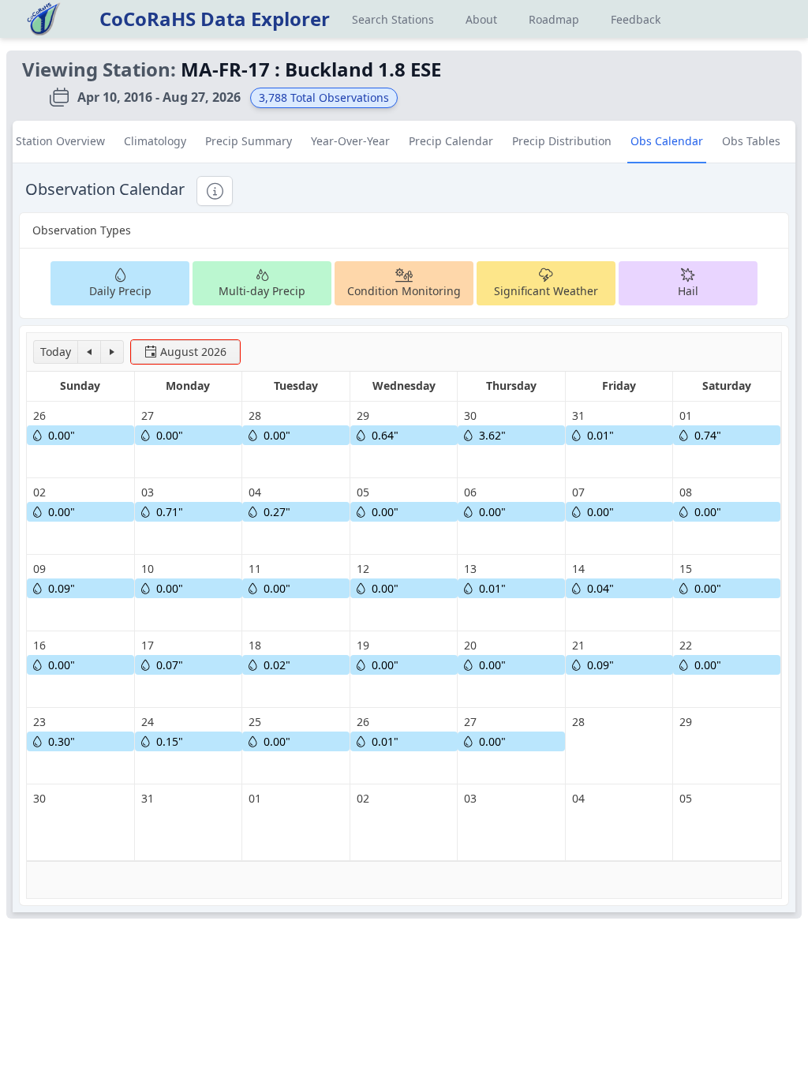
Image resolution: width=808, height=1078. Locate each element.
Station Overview (60, 140)
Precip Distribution (562, 140)
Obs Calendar (666, 140)
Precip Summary (248, 140)
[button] (55, 352)
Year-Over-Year (350, 140)
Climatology (155, 140)
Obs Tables (751, 140)
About (481, 19)
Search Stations (393, 19)
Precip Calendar (451, 140)
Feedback (635, 19)
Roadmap (554, 19)
